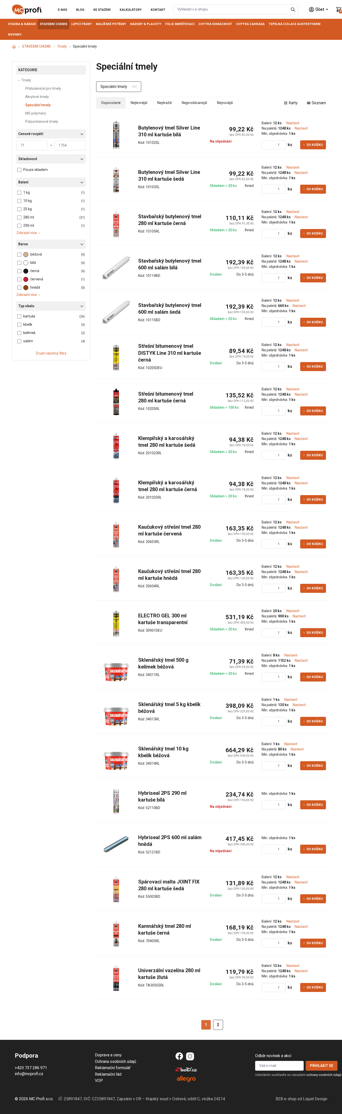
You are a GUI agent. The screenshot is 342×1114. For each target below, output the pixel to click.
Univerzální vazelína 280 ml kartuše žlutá (170, 973)
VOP (99, 1080)
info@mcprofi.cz (29, 1073)
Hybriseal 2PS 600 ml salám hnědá (170, 840)
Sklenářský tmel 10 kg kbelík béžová (164, 752)
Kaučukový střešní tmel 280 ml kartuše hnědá (170, 574)
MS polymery (35, 113)
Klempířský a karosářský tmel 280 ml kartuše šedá (167, 441)
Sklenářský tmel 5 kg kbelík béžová (170, 707)
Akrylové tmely (37, 97)
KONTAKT (158, 10)
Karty (293, 102)
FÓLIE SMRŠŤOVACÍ (180, 24)
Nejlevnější (139, 103)
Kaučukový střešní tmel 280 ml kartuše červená (170, 530)
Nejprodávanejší (194, 103)
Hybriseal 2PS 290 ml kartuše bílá (163, 796)
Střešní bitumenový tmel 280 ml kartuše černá (166, 397)
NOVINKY (15, 34)
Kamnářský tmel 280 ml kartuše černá (165, 929)
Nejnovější (225, 103)
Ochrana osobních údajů (115, 1061)
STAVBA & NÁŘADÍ (22, 24)
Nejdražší (164, 103)
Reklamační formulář (112, 1067)
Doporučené (111, 103)
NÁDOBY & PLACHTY (145, 24)
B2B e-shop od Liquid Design (301, 1098)
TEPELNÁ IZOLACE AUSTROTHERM (294, 24)
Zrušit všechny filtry (51, 353)
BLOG (80, 10)
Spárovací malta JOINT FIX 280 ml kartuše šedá (169, 885)
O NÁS (62, 10)
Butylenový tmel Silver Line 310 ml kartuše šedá (169, 175)
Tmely (62, 46)
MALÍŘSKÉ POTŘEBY (111, 24)
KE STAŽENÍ (102, 10)
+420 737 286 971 (31, 1067)
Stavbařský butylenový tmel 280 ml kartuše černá (170, 220)
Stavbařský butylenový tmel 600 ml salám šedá (170, 308)
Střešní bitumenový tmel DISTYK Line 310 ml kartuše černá (170, 353)
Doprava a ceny (108, 1055)
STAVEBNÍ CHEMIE (53, 24)
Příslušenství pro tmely (43, 88)
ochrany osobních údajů (323, 1075)
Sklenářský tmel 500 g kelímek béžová (164, 663)
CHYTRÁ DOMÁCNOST (215, 24)
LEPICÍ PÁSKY (81, 24)
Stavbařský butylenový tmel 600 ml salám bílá (170, 264)
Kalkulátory (131, 10)
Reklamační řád (108, 1074)
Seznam (319, 102)
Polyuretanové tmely (41, 122)
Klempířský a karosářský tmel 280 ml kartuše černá (167, 486)
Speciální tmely (38, 105)
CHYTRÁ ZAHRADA (250, 24)
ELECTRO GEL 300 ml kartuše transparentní (163, 619)
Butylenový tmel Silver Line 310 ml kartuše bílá (169, 131)
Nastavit (292, 123)
